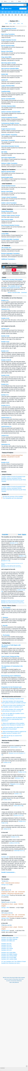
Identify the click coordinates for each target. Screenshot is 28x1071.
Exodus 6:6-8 (7, 762)
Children (8, 476)
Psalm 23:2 (4, 823)
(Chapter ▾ (7, 26)
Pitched (19, 478)
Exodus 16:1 (5, 384)
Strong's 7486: (5, 907)
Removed (15, 479)
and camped (10, 287)
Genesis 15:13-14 (13, 753)
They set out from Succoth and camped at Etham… (12, 601)
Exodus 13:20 (5, 336)
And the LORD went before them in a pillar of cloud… (13, 602)
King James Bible (6, 57)
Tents (24, 479)
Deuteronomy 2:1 (6, 426)
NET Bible (4, 152)
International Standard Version (10, 146)
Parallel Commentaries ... (8, 872)
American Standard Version (9, 117)
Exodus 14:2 (5, 351)
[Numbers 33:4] (1, 477)
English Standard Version (8, 40)
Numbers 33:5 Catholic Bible (9, 959)
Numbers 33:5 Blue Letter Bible (9, 937)
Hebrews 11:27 (19, 778)
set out (17, 286)
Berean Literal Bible (7, 51)
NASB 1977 (4, 80)
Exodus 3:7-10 (6, 560)
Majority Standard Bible (8, 171)
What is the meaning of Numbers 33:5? (13, 698)
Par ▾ (11, 26)
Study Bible (5, 534)
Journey (9, 478)
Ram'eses (9, 479)
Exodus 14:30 (7, 799)
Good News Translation (8, 140)
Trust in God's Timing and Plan (10, 656)
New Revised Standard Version (10, 225)
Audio (6, 23)
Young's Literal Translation (9, 197)
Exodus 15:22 (5, 375)
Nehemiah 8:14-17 (19, 850)
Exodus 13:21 (5, 341)
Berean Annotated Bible (8, 98)
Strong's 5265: (5, 895)
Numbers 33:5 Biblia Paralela (9, 954)
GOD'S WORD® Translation (9, 134)
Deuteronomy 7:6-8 (15, 747)
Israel (23, 476)
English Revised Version (8, 129)
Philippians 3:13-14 (15, 784)
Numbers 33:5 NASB (7, 948)
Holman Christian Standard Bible (10, 111)
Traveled (3, 481)
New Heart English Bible (8, 157)
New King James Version (8, 63)
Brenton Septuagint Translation (10, 253)
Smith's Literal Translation (9, 203)
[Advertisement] (16, 524)
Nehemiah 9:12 (5, 444)
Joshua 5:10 (4, 435)
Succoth (20, 479)
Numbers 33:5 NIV (6, 943)
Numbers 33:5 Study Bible (8, 952)
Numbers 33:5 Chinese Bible (9, 955)
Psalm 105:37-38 (18, 805)
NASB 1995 (4, 74)
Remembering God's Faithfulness (11, 675)
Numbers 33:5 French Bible (8, 957)
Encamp (13, 476)
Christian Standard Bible (8, 106)
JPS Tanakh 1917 (6, 247)
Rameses (4, 479)
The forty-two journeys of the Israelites (12, 496)
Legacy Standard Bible (8, 85)
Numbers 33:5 (5, 857)
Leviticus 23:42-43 (14, 843)
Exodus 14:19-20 (6, 360)
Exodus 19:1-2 (5, 405)
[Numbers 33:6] (26, 477)
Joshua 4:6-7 (6, 829)
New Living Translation (8, 34)
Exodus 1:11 (4, 300)
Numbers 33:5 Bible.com (8, 940)
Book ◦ (20, 534)
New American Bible (7, 219)
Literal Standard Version (8, 185)
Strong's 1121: (5, 884)
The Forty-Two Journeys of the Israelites (11, 279)
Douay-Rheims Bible (7, 211)
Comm (18, 23)
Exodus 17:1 (5, 395)
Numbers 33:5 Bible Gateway (9, 939)
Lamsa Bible (5, 233)
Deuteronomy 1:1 (6, 417)
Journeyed (14, 478)
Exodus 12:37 (5, 328)
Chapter (24, 534)
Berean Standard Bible (7, 45)
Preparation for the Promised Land (11, 687)
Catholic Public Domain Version (10, 215)
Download (24, 292)
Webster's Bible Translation (9, 163)
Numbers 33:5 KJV (6, 950)
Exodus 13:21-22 (18, 815)
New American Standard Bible (10, 68)
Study (14, 23)
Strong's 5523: (5, 930)
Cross (10, 23)
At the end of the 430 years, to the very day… (11, 566)
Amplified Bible (5, 91)
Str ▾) (13, 26)
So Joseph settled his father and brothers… (11, 565)
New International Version (8, 28)
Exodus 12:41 (5, 318)
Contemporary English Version (10, 123)
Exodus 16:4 (22, 821)
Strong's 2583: (5, 918)
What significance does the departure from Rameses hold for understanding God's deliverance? (13, 719)
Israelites (3, 478)
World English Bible (7, 177)
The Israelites (11, 286)
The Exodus (6, 635)
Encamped (19, 476)
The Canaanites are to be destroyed (12, 498)
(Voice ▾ (10, 263)
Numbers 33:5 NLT (6, 945)
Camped (3, 476)
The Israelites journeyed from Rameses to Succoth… (13, 600)
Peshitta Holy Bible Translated (10, 239)
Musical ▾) (14, 263)
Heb (22, 23)
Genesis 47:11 (5, 309)
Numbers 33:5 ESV (6, 947)
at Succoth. (17, 287)
